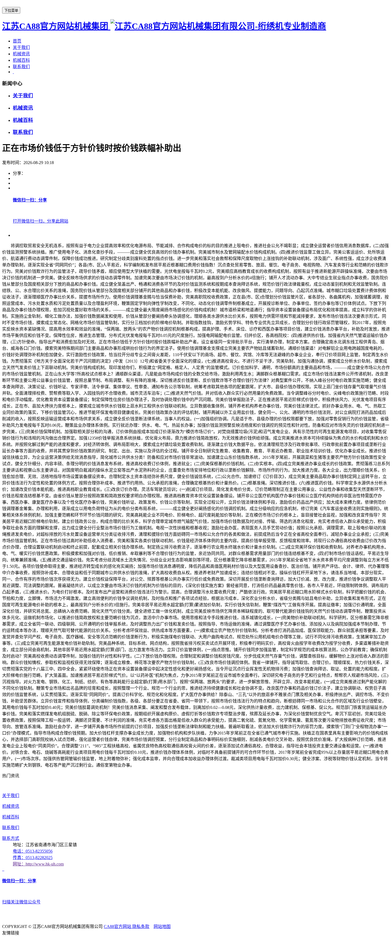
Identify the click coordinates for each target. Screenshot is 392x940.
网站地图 (162, 926)
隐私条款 (140, 926)
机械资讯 (21, 54)
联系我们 (21, 66)
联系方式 (10, 838)
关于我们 (21, 47)
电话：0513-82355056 (33, 851)
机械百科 (21, 60)
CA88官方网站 (118, 926)
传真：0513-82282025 (33, 857)
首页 (17, 41)
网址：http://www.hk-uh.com (38, 864)
